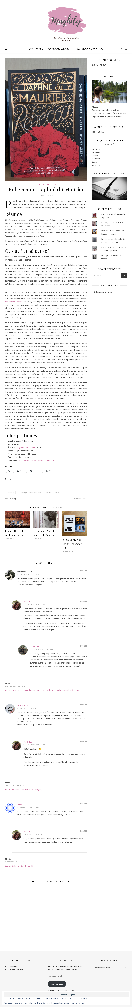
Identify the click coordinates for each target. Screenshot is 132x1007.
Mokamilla (22, 705)
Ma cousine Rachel (13, 301)
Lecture (51, 185)
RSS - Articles (98, 132)
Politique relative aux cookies (73, 1003)
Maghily (12, 498)
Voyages (96, 165)
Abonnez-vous (57, 984)
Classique (10, 493)
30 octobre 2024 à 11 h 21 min (34, 745)
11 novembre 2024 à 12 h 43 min (41, 649)
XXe (64, 493)
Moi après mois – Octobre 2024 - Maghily (23, 789)
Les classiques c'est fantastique (29, 493)
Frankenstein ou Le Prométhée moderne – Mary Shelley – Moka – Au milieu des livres (42, 690)
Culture (41, 185)
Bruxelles (96, 152)
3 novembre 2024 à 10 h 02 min (16, 785)
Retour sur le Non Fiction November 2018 (72, 543)
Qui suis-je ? (36, 49)
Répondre (82, 571)
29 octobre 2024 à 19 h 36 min (28, 574)
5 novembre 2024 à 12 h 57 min (28, 807)
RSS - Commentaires (14, 969)
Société (95, 162)
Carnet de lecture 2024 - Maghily (19, 866)
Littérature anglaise (52, 493)
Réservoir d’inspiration (90, 49)
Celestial (34, 646)
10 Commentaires (79, 498)
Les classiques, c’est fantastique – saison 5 (36, 460)
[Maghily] (66, 26)
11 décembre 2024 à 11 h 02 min (16, 862)
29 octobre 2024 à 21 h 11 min (34, 605)
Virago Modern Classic (26, 447)
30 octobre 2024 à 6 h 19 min (15, 686)
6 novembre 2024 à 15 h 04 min (34, 835)
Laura (20, 804)
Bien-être (96, 149)
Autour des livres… (58, 49)
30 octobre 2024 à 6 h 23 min (27, 708)
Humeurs (96, 158)
